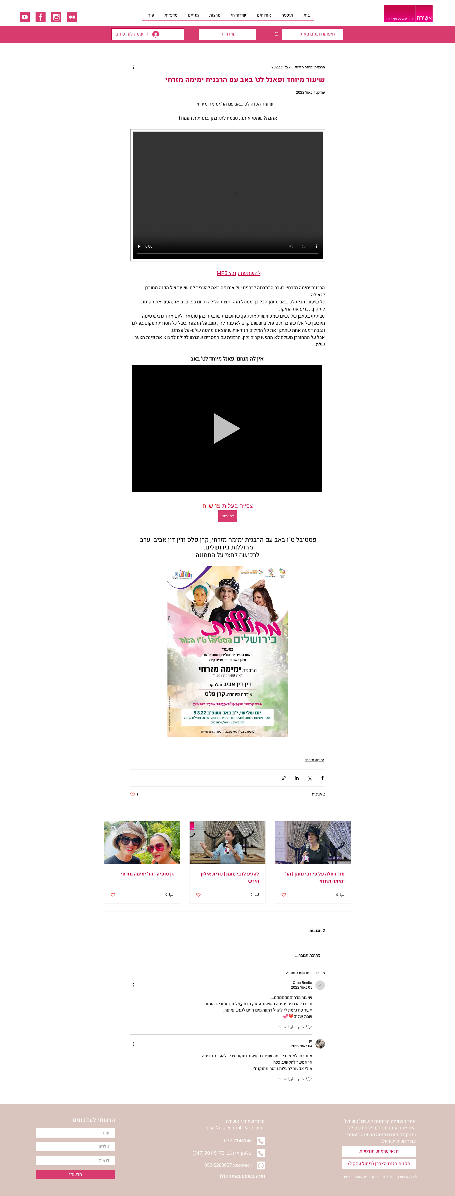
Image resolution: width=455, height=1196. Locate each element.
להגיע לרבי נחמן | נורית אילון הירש (230, 877)
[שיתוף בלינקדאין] (296, 777)
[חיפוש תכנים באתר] (276, 34)
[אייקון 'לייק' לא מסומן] (308, 1027)
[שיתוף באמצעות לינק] (283, 777)
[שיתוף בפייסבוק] (322, 777)
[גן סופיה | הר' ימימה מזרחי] (142, 842)
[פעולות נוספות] (133, 67)
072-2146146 (238, 1140)
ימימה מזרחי (314, 760)
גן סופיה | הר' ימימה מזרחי (147, 874)
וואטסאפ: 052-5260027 (228, 1165)
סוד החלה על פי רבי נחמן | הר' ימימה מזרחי (315, 877)
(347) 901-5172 (208, 1153)
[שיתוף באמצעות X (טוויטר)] (309, 777)
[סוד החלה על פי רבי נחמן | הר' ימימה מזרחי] (313, 842)
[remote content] (227, 196)
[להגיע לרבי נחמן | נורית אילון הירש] (228, 842)
